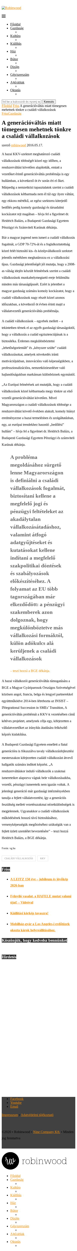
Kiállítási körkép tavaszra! (29, 913)
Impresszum (10, 1115)
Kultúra (15, 36)
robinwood (18, 145)
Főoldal (15, 24)
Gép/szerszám (19, 74)
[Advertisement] (38, 1028)
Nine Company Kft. (46, 1132)
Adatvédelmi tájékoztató (37, 1115)
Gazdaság (17, 28)
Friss (16, 106)
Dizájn (14, 67)
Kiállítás (15, 43)
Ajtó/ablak (17, 82)
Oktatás (15, 90)
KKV (42, 858)
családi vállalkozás (18, 858)
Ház (13, 51)
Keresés (49, 101)
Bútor (14, 59)
